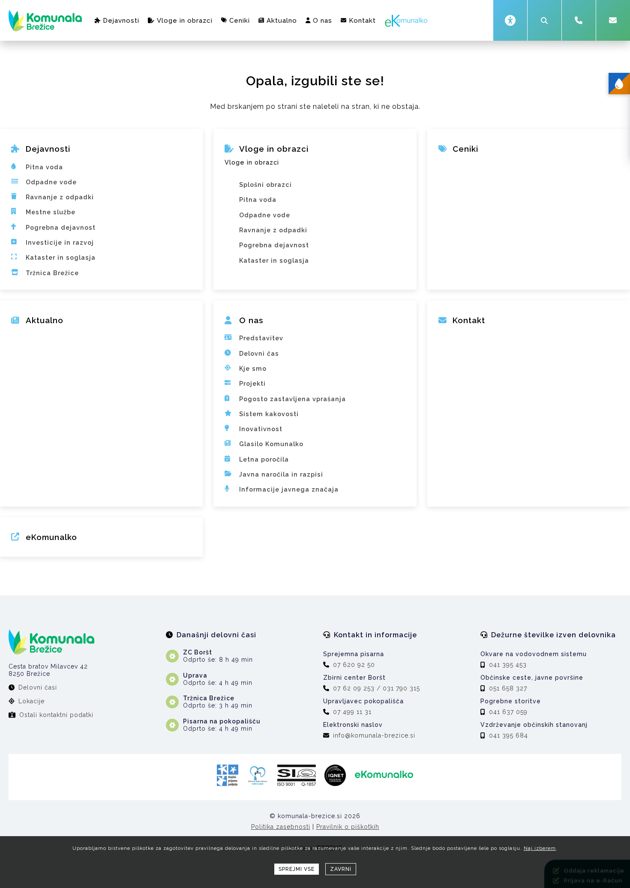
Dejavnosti (121, 20)
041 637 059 (508, 711)
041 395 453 (508, 664)
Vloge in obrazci (185, 20)
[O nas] (315, 326)
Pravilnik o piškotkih (347, 826)
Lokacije (31, 701)
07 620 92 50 (354, 664)
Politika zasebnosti (280, 826)
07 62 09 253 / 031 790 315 (376, 688)
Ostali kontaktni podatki (56, 714)
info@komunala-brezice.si (374, 735)
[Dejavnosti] (101, 155)
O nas (322, 20)
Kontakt (362, 20)
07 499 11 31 (352, 711)
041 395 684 (508, 735)
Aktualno (282, 20)
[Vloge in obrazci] (315, 173)
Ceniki (239, 20)
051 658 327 (508, 688)
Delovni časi (37, 687)
